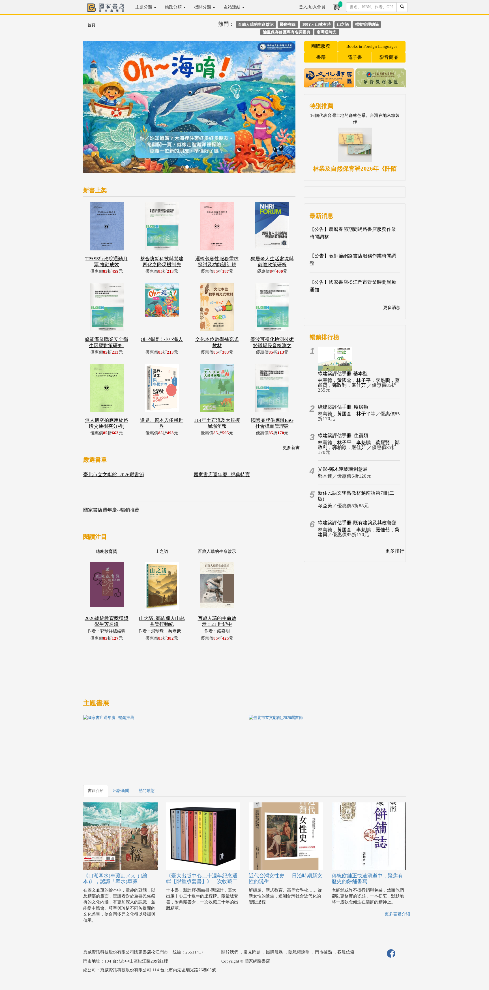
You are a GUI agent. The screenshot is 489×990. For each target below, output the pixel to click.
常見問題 (252, 952)
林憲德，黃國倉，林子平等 (347, 413)
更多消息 (391, 307)
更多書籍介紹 (397, 914)
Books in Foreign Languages (371, 46)
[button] (99, 110)
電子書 (355, 57)
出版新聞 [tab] (121, 791)
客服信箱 (345, 952)
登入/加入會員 (312, 7)
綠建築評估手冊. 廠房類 (343, 407)
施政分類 (174, 7)
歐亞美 (325, 505)
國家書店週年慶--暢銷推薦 (111, 510)
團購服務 (321, 46)
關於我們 (229, 952)
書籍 (321, 57)
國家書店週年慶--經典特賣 (222, 474)
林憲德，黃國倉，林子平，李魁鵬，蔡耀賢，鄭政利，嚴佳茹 (359, 383)
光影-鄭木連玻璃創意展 (343, 469)
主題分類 (144, 7)
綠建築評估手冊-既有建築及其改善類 (357, 522)
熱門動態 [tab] (147, 791)
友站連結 (233, 7)
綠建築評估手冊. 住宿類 (343, 435)
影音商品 (388, 57)
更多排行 (394, 551)
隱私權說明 (299, 952)
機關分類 (203, 7)
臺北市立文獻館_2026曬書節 (113, 474)
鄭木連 (325, 476)
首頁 (91, 25)
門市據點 (323, 952)
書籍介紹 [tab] (96, 791)
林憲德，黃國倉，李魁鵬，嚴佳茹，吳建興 (359, 532)
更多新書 (291, 447)
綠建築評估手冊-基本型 (343, 373)
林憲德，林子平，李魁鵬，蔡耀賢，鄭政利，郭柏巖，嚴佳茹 (359, 445)
